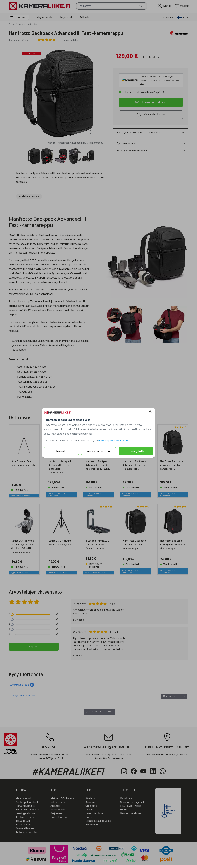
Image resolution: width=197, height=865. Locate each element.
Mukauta (61, 451)
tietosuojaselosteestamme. (114, 440)
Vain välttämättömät (99, 451)
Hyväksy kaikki (135, 451)
